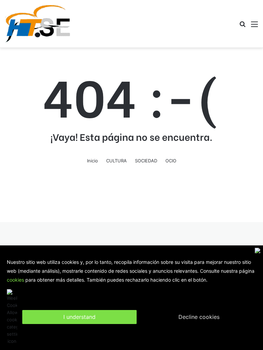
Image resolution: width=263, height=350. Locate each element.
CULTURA (116, 160)
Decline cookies (199, 316)
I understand (79, 316)
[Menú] (254, 26)
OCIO (170, 160)
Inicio (92, 160)
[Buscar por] (242, 26)
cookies (15, 280)
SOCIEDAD (146, 160)
